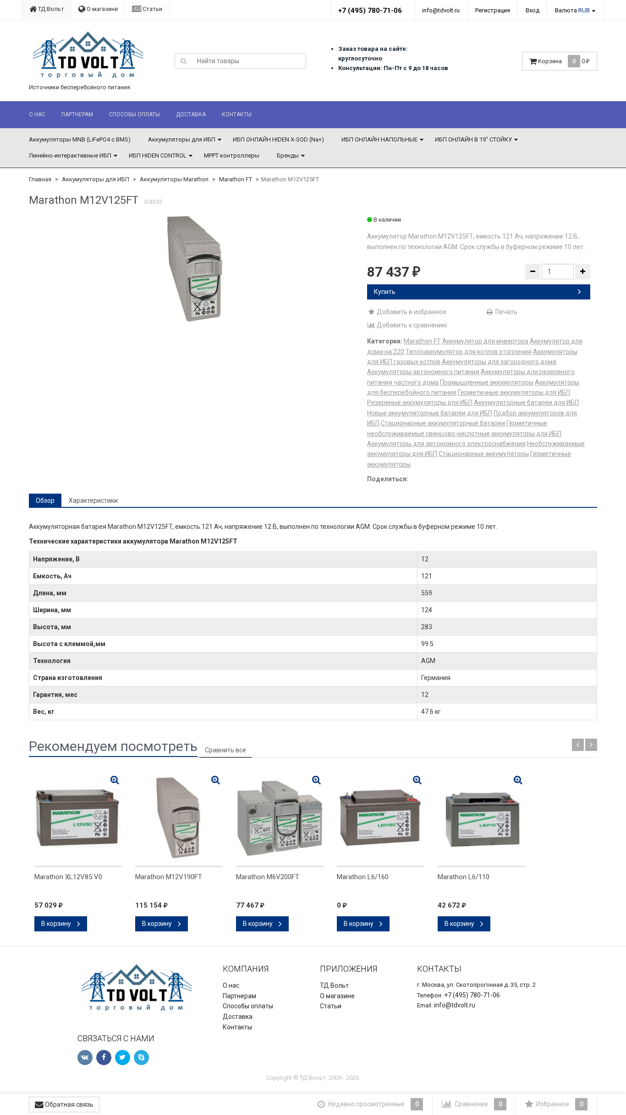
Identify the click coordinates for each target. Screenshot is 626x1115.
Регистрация (492, 10)
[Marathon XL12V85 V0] (78, 818)
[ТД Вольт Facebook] (103, 1057)
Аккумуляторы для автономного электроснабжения (446, 443)
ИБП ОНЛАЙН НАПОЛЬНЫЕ (379, 139)
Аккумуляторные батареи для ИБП (526, 402)
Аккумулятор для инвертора (485, 341)
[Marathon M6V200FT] (280, 818)
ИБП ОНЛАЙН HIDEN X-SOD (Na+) (278, 139)
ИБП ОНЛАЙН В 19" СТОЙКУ (473, 139)
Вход (532, 10)
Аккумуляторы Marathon (174, 179)
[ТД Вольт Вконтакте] (85, 1057)
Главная (40, 179)
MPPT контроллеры (231, 155)
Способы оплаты (134, 114)
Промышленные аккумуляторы (486, 382)
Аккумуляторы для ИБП (181, 139)
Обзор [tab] (45, 500)
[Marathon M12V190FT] (179, 818)
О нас (37, 114)
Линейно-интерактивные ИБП (70, 155)
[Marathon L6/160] (380, 818)
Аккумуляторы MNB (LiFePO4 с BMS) (80, 139)
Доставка (191, 114)
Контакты (237, 114)
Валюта (572, 10)
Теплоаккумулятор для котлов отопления (469, 351)
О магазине (101, 8)
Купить (384, 291)
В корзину (56, 923)
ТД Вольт (50, 8)
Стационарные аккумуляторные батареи (443, 423)
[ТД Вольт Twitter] (122, 1057)
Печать (505, 311)
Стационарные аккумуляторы (484, 453)
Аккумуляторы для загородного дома (499, 361)
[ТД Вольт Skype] (141, 1057)
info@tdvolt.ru (441, 10)
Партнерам (77, 114)
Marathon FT (235, 179)
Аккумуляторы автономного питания (423, 371)
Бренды (288, 155)
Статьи (151, 8)
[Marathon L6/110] (481, 818)
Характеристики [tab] (93, 500)
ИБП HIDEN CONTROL (158, 155)
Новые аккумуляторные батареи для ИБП (429, 413)
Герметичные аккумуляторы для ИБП (514, 392)
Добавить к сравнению (411, 325)
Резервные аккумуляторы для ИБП (419, 402)
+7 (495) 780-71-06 (370, 10)
